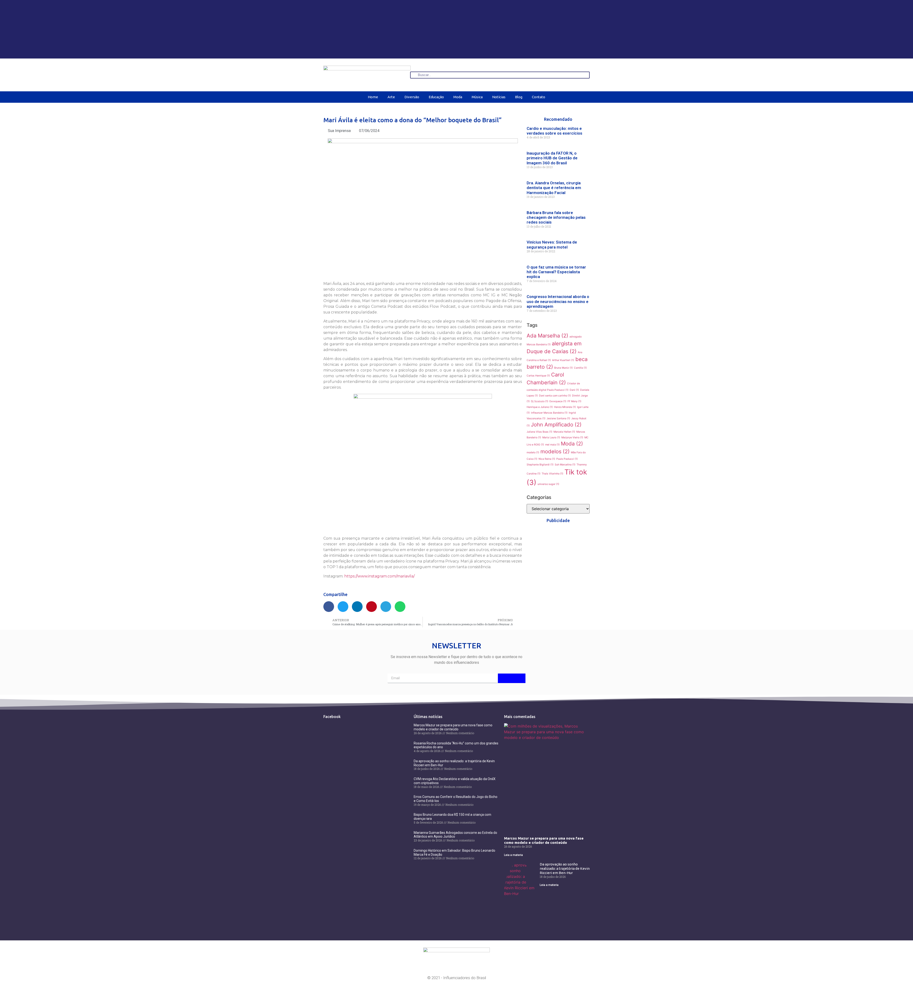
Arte (391, 97)
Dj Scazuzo (539, 401)
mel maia (552, 444)
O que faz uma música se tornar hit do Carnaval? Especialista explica (556, 272)
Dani (574, 389)
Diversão (411, 97)
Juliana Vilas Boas (539, 431)
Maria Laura (551, 437)
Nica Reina (547, 458)
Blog (518, 97)
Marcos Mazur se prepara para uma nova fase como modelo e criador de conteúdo (453, 727)
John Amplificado (556, 424)
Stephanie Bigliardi (540, 464)
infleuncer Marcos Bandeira (549, 412)
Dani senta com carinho (555, 395)
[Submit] (511, 678)
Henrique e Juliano (540, 407)
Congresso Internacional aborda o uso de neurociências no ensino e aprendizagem (558, 301)
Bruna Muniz (563, 367)
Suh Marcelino (565, 464)
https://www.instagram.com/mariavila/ (379, 576)
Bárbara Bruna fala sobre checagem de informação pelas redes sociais (556, 217)
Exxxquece (557, 401)
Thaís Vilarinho (552, 473)
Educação (436, 97)
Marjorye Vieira (572, 437)
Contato (538, 97)
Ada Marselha (547, 335)
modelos (555, 451)
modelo (533, 452)
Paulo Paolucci (567, 458)
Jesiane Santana (558, 418)
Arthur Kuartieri (563, 360)
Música (477, 97)
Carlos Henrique (538, 375)
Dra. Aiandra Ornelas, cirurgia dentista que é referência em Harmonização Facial (554, 188)
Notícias (498, 97)
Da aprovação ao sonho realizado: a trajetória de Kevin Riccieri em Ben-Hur (565, 868)
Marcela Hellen (564, 431)
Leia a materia (513, 855)
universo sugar (548, 484)
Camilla (580, 367)
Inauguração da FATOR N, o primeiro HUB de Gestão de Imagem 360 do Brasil (552, 158)
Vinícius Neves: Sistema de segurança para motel (552, 244)
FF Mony (574, 401)
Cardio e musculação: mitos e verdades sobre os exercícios (554, 131)
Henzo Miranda (565, 407)
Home (373, 97)
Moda (457, 97)
